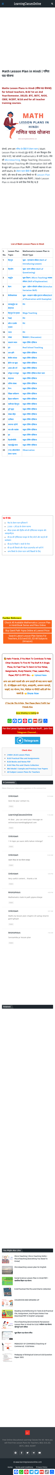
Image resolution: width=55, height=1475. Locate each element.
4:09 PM (50, 892)
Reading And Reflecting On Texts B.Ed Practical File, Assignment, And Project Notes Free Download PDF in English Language (33, 1313)
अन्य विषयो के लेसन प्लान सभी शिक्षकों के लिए (24, 551)
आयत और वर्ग (12, 368)
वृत (9, 434)
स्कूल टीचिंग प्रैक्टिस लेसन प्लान (34, 373)
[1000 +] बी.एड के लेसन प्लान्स (19, 526)
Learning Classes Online (15, 645)
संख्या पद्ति (12, 414)
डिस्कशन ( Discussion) (32, 337)
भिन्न (9, 388)
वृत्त (9, 347)
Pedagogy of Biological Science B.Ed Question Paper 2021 (33, 1356)
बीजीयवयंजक (12, 295)
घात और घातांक (13, 429)
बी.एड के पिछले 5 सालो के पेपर (19, 544)
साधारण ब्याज (12, 342)
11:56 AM (50, 815)
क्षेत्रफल (11, 378)
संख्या (10, 337)
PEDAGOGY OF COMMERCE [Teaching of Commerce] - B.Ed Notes (30, 1345)
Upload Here (40, 675)
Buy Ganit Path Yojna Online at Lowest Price (28, 630)
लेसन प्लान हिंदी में (23, 170)
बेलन (9, 286)
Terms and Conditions (24, 1467)
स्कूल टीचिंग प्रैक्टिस (30, 342)
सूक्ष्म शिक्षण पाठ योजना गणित (23, 1333)
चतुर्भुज (10, 277)
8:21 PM (50, 836)
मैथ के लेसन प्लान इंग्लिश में (17, 523)
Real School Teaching (33, 347)
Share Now (33, 693)
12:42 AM (50, 855)
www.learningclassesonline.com (28, 1462)
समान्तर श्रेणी (13, 424)
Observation (29, 450)
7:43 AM (50, 933)
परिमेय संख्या (12, 383)
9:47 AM (50, 911)
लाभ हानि (11, 352)
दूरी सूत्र (11, 409)
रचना (10, 332)
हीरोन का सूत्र (13, 362)
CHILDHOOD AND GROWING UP (26, 1300)
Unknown (13, 796)
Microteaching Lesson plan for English (30, 1267)
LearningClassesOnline (20, 815)
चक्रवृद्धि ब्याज (13, 445)
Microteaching (12, 159)
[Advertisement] (27, 38)
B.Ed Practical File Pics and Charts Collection (32, 1289)
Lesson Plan (43, 174)
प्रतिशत (11, 419)
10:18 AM (50, 796)
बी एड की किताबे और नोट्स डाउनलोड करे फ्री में (25, 548)
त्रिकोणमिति (12, 439)
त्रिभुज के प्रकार (14, 313)
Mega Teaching (30, 313)
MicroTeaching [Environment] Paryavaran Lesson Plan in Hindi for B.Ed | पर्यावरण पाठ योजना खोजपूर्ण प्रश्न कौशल (33, 1324)
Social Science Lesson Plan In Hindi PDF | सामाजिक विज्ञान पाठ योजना (31, 1279)
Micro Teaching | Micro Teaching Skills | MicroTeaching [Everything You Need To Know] (30, 1258)
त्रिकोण (10, 269)
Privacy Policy (41, 1467)
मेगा (24, 304)
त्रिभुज (10, 260)
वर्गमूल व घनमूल (13, 373)
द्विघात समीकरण (13, 398)
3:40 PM (50, 874)
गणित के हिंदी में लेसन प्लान (27, 148)
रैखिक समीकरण (13, 393)
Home (10, 1467)
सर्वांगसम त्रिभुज (13, 404)
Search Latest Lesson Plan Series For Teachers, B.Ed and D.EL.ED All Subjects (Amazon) (27, 638)
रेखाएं (10, 318)
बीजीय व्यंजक (12, 357)
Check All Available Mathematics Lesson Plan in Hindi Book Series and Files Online (27, 624)
